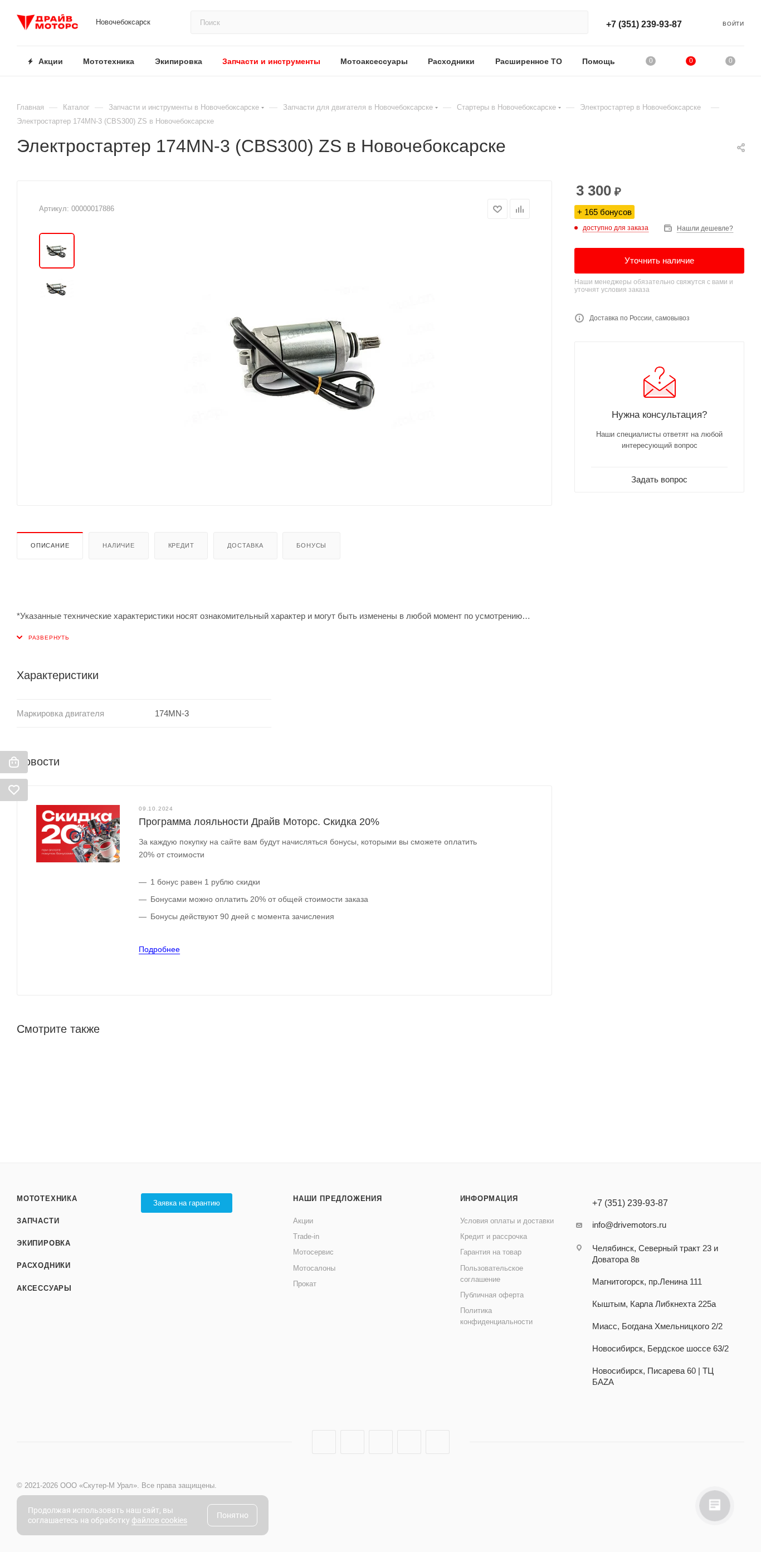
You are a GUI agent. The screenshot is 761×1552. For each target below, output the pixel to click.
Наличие (119, 545)
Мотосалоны (314, 1268)
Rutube (381, 1442)
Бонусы (311, 545)
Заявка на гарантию (186, 1203)
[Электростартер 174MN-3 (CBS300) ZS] (309, 358)
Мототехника (47, 1198)
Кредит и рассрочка (493, 1236)
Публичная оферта (492, 1295)
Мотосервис (313, 1252)
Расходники (44, 1265)
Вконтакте (324, 1442)
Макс (438, 1442)
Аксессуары (44, 1288)
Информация (489, 1198)
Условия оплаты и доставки (507, 1221)
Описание (50, 545)
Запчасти (38, 1221)
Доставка (245, 545)
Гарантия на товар (490, 1252)
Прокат (304, 1284)
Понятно (232, 1515)
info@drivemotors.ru (629, 1224)
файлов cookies (159, 1520)
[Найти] (574, 22)
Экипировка (44, 1243)
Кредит (181, 545)
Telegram (352, 1442)
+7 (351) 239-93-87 (644, 24)
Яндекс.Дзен (409, 1442)
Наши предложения (337, 1198)
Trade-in (306, 1236)
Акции (303, 1221)
